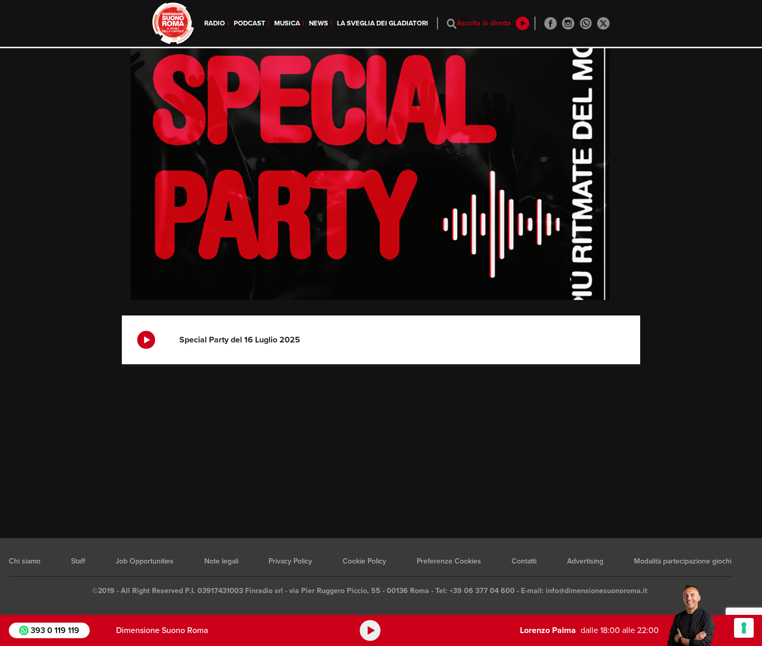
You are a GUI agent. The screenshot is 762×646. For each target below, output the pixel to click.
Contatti (524, 561)
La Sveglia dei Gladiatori (382, 23)
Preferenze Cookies (449, 561)
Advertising (585, 561)
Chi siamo (24, 561)
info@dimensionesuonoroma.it (596, 590)
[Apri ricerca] (452, 24)
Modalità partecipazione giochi (682, 561)
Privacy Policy (290, 561)
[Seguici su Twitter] (603, 23)
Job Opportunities (145, 561)
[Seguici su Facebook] (550, 23)
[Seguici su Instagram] (568, 23)
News (318, 23)
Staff (78, 561)
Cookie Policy (364, 561)
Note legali (221, 561)
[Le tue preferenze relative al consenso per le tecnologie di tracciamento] (744, 628)
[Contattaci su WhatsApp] (586, 23)
